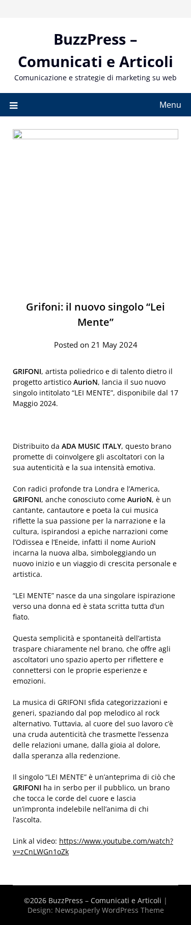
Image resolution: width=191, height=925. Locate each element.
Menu (170, 104)
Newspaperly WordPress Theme (109, 910)
